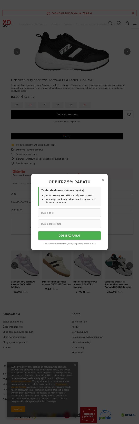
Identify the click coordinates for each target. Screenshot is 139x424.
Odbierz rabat (69, 235)
